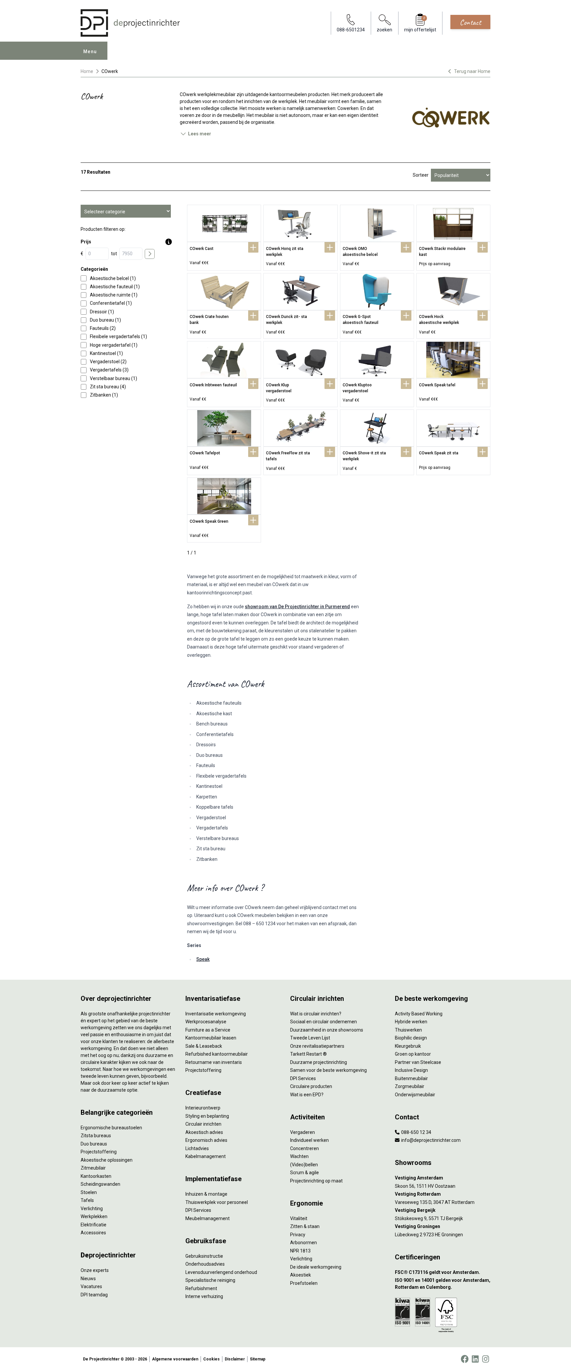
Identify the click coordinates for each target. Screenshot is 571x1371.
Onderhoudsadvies (205, 1264)
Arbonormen (303, 1242)
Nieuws (88, 1278)
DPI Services (198, 1210)
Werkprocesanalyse (205, 1021)
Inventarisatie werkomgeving (215, 1013)
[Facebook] (464, 1359)
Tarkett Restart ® (308, 1054)
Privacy (297, 1234)
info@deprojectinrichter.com (430, 1140)
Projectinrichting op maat (316, 1180)
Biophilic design (411, 1037)
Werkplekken (94, 1216)
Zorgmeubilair (409, 1086)
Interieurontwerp (202, 1107)
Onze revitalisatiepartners (317, 1046)
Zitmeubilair (93, 1168)
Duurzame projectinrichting (318, 1062)
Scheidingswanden (100, 1184)
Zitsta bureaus (96, 1135)
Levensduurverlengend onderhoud (221, 1272)
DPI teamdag (94, 1294)
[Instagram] (485, 1359)
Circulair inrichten (203, 1124)
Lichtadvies (197, 1148)
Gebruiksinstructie (204, 1256)
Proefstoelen (304, 1283)
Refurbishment (201, 1288)
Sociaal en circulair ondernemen (323, 1021)
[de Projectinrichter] (130, 23)
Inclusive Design (411, 1070)
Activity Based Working (418, 1013)
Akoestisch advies (204, 1132)
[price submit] (150, 254)
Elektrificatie (93, 1224)
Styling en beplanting (207, 1116)
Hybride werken (411, 1021)
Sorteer (421, 175)
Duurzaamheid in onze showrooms (326, 1030)
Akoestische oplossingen (107, 1160)
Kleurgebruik (408, 1046)
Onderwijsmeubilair (415, 1094)
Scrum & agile (304, 1172)
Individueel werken (309, 1140)
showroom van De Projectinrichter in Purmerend (297, 606)
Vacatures (91, 1286)
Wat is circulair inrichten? (315, 1013)
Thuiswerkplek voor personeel (216, 1202)
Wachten (299, 1156)
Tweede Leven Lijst (310, 1037)
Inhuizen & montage (206, 1194)
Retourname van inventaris (213, 1062)
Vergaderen (302, 1132)
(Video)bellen (304, 1164)
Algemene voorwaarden (175, 1359)
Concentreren (304, 1148)
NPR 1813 (300, 1250)
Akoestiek (300, 1275)
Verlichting (92, 1208)
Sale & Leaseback (203, 1046)
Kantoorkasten (96, 1176)
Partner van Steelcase (418, 1062)
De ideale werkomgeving (315, 1267)
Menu (90, 51)
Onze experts (95, 1270)
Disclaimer (235, 1359)
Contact (470, 22)
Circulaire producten (311, 1086)
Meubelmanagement (207, 1218)
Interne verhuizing (204, 1296)
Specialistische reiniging (210, 1280)
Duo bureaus (94, 1143)
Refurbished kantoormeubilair (216, 1054)
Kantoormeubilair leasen (210, 1037)
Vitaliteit (298, 1218)
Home (87, 71)
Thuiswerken (408, 1030)
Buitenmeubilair (411, 1078)
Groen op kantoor (413, 1054)
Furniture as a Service (207, 1030)
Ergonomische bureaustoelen (111, 1127)
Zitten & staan (305, 1226)
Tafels (87, 1200)
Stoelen (89, 1192)
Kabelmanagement (205, 1156)
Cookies (211, 1359)
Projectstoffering (99, 1151)
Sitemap (257, 1359)
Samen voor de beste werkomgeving (328, 1070)
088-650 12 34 (415, 1132)
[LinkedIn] (475, 1359)
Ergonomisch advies (206, 1140)
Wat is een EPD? (307, 1094)
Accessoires (93, 1232)
